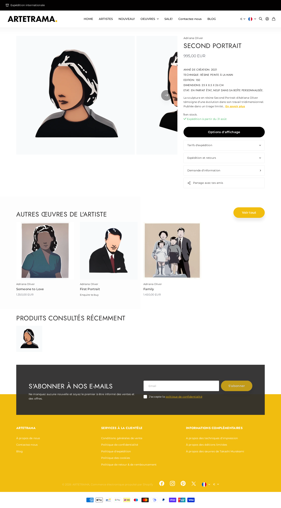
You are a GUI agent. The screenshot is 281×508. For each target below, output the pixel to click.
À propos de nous (28, 438)
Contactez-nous (190, 19)
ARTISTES (106, 19)
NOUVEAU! (127, 19)
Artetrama (26, 428)
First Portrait (90, 289)
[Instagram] (172, 483)
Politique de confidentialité (119, 444)
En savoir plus (235, 106)
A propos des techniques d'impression (212, 438)
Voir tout (249, 212)
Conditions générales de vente (121, 438)
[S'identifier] (267, 19)
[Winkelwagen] (273, 19)
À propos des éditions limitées (206, 444)
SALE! (168, 19)
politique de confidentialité (184, 396)
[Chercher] (260, 19)
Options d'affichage (224, 132)
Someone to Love (30, 289)
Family (148, 289)
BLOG (211, 19)
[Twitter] (194, 484)
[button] (166, 95)
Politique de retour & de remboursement (129, 464)
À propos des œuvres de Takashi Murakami (215, 451)
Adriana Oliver (193, 38)
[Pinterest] (183, 483)
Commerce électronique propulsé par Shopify (122, 484)
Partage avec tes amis (208, 183)
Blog (19, 451)
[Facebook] (161, 483)
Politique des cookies (115, 458)
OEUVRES (147, 19)
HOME (88, 19)
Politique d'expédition (116, 451)
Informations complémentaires (214, 428)
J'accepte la (175, 396)
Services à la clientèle (121, 428)
